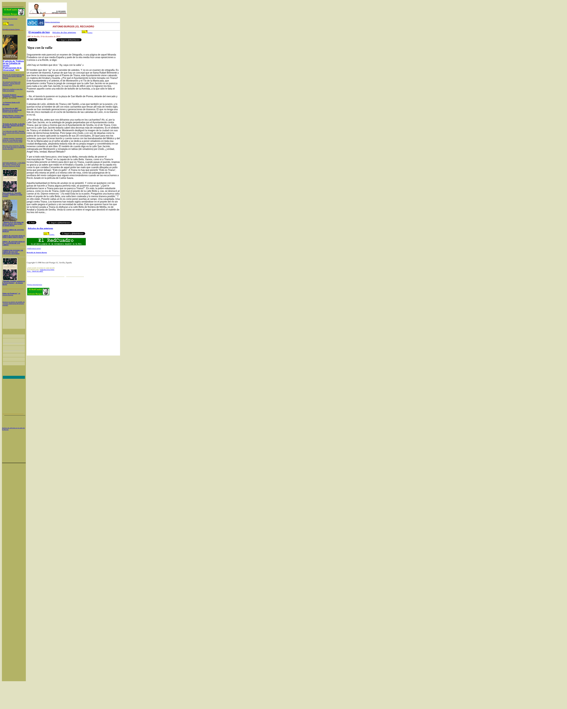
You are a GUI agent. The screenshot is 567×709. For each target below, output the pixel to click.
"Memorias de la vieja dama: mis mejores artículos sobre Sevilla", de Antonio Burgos (13, 223)
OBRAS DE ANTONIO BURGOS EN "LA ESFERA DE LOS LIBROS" (14, 243)
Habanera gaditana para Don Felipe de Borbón (13, 90)
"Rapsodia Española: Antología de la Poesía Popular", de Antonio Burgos (14, 282)
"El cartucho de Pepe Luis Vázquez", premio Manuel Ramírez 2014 (11, 83)
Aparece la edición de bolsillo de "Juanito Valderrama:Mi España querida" (14, 303)
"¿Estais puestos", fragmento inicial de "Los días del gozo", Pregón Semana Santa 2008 (13, 140)
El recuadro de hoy (39, 32)
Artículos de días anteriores (64, 32)
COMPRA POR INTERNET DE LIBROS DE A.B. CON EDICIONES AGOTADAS (13, 251)
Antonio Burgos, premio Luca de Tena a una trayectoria (13, 116)
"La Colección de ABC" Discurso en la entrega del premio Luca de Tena (14, 132)
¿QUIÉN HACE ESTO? (34, 248)
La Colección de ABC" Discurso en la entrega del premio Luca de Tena (12, 110)
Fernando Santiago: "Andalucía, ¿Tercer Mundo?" (13, 95)
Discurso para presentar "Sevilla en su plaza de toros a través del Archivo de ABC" (14, 147)
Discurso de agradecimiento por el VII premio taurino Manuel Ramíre (13, 76)
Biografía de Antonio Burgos (37, 252)
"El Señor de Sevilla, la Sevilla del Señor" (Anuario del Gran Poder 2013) (14, 125)
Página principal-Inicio (10, 19)
